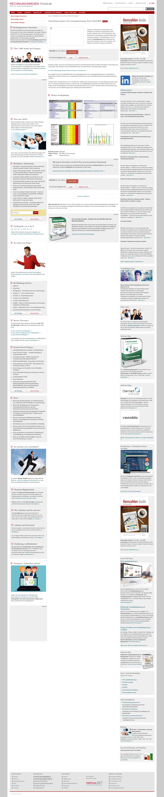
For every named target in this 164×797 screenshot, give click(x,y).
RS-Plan (125, 685)
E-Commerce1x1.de (115, 781)
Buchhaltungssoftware (23, 283)
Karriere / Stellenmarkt (53, 12)
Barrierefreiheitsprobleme (70, 783)
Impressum (39, 788)
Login (152, 3)
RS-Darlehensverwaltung (130, 690)
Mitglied (20, 64)
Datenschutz (40, 786)
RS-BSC (125, 687)
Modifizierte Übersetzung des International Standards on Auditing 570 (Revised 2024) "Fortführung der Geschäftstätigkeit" (29, 413)
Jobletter (65, 788)
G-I (18, 229)
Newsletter (66, 785)
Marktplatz (38, 12)
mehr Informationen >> (127, 741)
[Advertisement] (28, 97)
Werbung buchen (141, 3)
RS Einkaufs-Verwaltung (129, 709)
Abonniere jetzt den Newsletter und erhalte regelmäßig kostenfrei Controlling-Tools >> (79, 171)
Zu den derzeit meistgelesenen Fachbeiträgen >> (26, 333)
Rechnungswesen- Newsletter (25, 27)
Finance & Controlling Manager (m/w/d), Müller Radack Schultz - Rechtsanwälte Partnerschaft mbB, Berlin (29, 187)
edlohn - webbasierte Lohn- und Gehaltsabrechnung (29, 307)
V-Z (31, 229)
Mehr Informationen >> (131, 408)
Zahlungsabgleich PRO (20, 377)
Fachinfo (28, 12)
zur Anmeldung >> (39, 537)
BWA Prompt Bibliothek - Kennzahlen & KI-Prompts (28, 361)
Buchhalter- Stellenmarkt (24, 163)
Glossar (82, 12)
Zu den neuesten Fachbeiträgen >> (21, 331)
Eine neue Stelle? (21, 119)
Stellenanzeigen (126, 90)
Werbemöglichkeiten (19, 781)
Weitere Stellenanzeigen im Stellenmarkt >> (132, 261)
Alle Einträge (18, 219)
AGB (15, 783)
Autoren (130, 3)
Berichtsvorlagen (73, 16)
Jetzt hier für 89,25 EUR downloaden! (83, 234)
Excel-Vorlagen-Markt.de (117, 788)
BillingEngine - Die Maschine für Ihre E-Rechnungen (29, 291)
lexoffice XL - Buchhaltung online (23, 295)
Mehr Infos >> (133, 110)
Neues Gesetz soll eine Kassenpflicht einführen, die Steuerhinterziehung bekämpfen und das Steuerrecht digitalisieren (29, 428)
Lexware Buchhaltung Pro (21, 300)
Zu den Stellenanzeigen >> (19, 129)
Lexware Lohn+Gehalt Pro (21, 298)
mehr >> (137, 68)
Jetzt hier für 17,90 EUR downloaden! (131, 491)
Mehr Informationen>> (135, 641)
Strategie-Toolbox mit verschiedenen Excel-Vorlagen (136, 628)
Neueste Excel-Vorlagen (23, 347)
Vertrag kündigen (43, 777)
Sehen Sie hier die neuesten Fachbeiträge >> (24, 74)
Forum (19, 12)
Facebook (16, 785)
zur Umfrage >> (37, 518)
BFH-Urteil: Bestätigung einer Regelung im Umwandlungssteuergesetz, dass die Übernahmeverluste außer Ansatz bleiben (26, 407)
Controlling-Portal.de (115, 779)
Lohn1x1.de (113, 783)
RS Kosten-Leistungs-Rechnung (132, 715)
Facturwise (16, 288)
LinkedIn (16, 788)
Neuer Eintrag (34, 219)
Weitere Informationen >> (33, 504)
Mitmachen (66, 781)
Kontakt (16, 776)
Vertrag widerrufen (43, 779)
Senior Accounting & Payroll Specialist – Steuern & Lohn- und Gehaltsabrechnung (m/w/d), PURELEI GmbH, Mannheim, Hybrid (28, 194)
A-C (12, 229)
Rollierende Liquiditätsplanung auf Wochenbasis (133, 608)
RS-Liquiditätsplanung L (129, 680)
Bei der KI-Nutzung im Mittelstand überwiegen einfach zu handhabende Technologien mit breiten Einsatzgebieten (28, 419)
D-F (15, 229)
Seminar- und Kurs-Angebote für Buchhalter (24, 480)
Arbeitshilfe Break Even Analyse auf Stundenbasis (28, 350)
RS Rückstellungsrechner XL (131, 702)
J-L (21, 229)
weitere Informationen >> (37, 157)
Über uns (16, 779)
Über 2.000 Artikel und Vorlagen (27, 48)
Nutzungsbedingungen (44, 783)
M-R (24, 229)
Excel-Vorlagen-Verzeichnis (19, 16)
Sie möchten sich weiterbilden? (26, 446)
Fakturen (15, 286)
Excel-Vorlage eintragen (18, 22)
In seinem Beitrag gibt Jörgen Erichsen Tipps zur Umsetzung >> (67, 70)
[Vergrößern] (67, 36)
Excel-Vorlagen (70, 12)
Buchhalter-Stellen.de (116, 776)
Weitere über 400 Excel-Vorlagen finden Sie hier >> (134, 645)
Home (50, 16)
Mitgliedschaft (67, 779)
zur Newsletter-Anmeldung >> (37, 41)
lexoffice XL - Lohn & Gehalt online (23, 293)
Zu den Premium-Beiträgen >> (20, 335)
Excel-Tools (63, 16)
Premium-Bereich (120, 3)
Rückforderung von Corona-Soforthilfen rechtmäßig (28, 424)
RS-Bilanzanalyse (127, 682)
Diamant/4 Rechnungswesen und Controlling (26, 310)
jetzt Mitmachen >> (30, 554)
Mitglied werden (108, 3)
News (13, 12)
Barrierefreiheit (41, 781)
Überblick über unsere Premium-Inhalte (25, 498)
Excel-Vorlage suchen (17, 19)
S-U (28, 229)
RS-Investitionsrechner (129, 692)
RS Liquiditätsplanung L (129, 561)
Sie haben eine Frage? (23, 242)
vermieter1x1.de (114, 785)
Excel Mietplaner (18, 379)
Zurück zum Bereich (83, 196)
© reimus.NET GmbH (15, 793)
